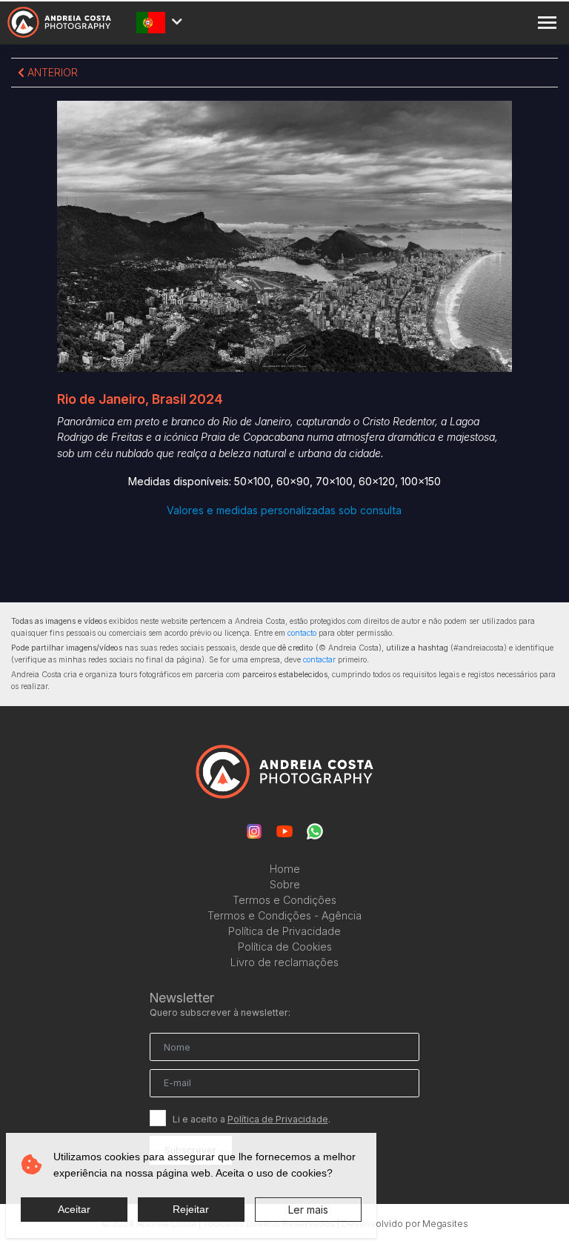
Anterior (51, 72)
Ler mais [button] (308, 1209)
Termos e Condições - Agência (284, 915)
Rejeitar (191, 1209)
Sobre (285, 884)
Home (285, 868)
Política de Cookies (285, 946)
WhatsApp (315, 831)
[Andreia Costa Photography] (59, 23)
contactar (319, 660)
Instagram (254, 831)
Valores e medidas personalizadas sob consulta (284, 510)
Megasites (445, 1223)
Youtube (284, 831)
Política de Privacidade (284, 931)
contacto (301, 633)
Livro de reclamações (284, 962)
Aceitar (74, 1209)
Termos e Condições (284, 900)
